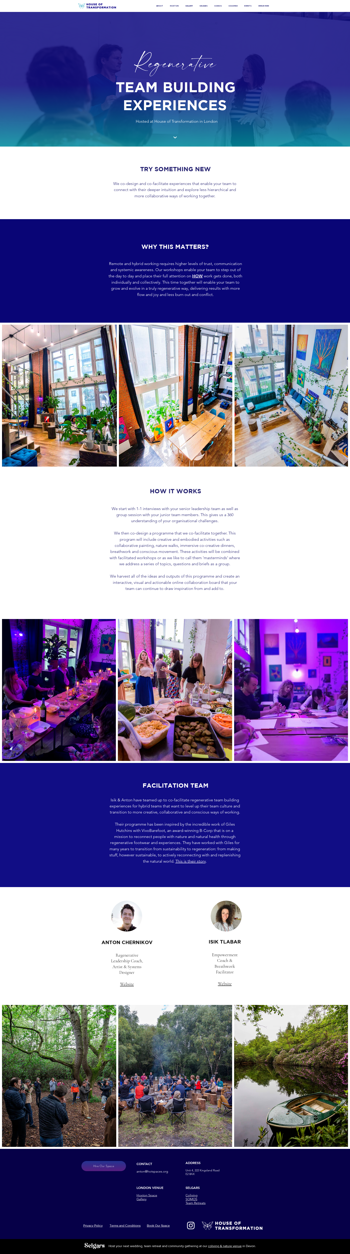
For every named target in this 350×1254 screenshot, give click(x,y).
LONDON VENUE (150, 1188)
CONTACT (144, 1164)
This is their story (190, 861)
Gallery (141, 1199)
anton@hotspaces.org (152, 1171)
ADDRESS (193, 1163)
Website (127, 984)
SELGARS (193, 1188)
